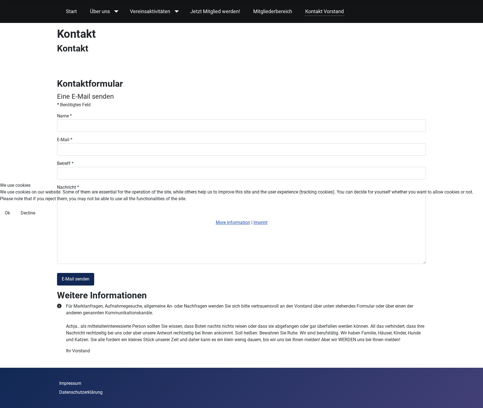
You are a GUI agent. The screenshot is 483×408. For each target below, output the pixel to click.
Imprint (260, 222)
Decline (28, 213)
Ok (7, 213)
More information (233, 222)
